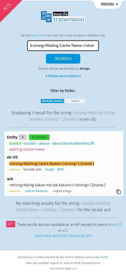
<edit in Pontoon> (36, 191)
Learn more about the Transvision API (62, 236)
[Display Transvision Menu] (108, 6)
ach (65, 230)
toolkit (75, 101)
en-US (117, 225)
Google (49, 169)
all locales (39, 137)
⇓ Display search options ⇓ (63, 76)
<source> (14, 169)
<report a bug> (62, 191)
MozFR (104, 257)
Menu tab (37, 35)
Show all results (52, 101)
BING (60, 169)
